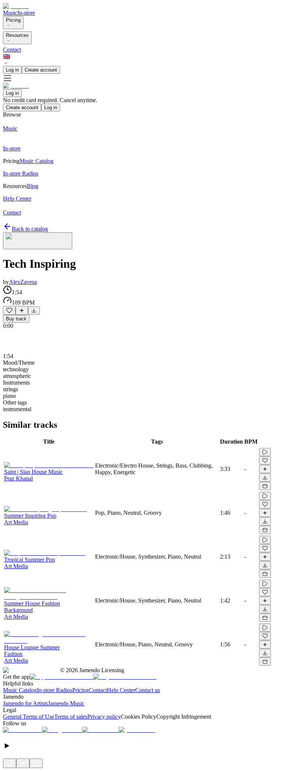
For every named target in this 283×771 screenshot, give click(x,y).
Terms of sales (70, 716)
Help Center (121, 690)
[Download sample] (34, 310)
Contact (12, 49)
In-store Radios (54, 690)
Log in (12, 70)
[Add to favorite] (9, 310)
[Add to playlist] (21, 310)
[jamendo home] (16, 6)
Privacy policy (104, 716)
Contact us (147, 690)
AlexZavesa (23, 282)
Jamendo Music (66, 703)
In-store (26, 13)
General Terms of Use (28, 716)
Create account (41, 70)
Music (10, 13)
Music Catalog (20, 690)
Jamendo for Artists (25, 703)
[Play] (37, 240)
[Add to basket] (265, 486)
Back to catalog (30, 229)
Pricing (13, 20)
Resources (17, 35)
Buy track (16, 319)
